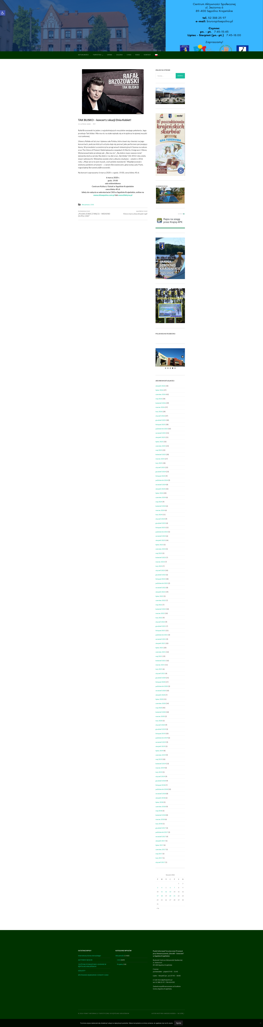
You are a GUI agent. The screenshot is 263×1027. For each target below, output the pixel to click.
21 (174, 896)
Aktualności (83, 55)
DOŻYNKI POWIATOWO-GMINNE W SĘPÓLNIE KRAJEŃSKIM (92, 965)
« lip (157, 908)
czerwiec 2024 (161, 497)
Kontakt (147, 55)
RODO (137, 55)
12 (166, 892)
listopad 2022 (160, 579)
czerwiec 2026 (161, 394)
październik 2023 (162, 532)
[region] (170, 357)
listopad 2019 (160, 733)
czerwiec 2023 (161, 549)
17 (157, 896)
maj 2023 (159, 553)
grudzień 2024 (161, 472)
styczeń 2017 (160, 862)
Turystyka (97, 55)
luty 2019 (159, 772)
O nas (129, 55)
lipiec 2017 (159, 845)
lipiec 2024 (159, 493)
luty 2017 (159, 858)
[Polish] (157, 55)
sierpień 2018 (160, 798)
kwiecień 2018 (161, 815)
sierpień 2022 (160, 592)
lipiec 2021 (159, 648)
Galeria (119, 55)
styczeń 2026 (160, 416)
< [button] (158, 356)
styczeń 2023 (160, 570)
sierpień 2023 (160, 540)
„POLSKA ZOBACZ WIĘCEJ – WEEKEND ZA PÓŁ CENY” (94, 213)
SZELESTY (81, 971)
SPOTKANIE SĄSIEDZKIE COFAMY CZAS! (93, 975)
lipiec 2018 (159, 802)
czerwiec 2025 (161, 446)
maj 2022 (159, 605)
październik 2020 (162, 686)
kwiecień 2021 (161, 660)
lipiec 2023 (159, 545)
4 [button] (172, 368)
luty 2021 (159, 669)
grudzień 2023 (161, 523)
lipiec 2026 (159, 390)
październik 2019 (162, 738)
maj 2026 (159, 399)
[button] (2, 13)
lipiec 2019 (159, 751)
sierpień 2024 (160, 489)
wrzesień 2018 (161, 793)
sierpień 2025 (160, 437)
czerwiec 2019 (161, 755)
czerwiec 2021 (161, 652)
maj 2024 (159, 502)
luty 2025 (159, 463)
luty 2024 (159, 514)
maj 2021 (159, 656)
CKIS (92, 205)
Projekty (120, 964)
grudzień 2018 (161, 781)
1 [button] (165, 368)
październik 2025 (162, 429)
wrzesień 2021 (161, 639)
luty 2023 (159, 566)
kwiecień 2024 (161, 506)
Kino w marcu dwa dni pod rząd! (135, 212)
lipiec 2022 (159, 596)
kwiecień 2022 (161, 609)
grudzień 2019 (161, 729)
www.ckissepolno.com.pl (104, 195)
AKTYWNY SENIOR (85, 960)
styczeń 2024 (160, 519)
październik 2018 (162, 789)
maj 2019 (159, 759)
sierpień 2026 (160, 386)
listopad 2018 (160, 785)
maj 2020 (159, 708)
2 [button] (167, 368)
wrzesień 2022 (161, 587)
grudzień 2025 (161, 420)
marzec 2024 (160, 510)
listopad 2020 (160, 682)
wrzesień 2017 (161, 836)
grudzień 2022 (161, 575)
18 (162, 896)
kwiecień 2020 (161, 712)
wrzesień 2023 (161, 536)
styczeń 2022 (160, 622)
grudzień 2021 (161, 626)
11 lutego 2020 (84, 124)
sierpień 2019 (160, 746)
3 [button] (170, 368)
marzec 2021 (160, 665)
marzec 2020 (160, 716)
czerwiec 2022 (161, 600)
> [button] (182, 356)
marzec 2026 (160, 407)
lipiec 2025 (159, 442)
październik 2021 (162, 635)
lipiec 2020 (159, 699)
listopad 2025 (160, 424)
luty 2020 (159, 721)
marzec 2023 (160, 562)
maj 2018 (159, 811)
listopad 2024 (160, 476)
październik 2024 (162, 480)
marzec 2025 (160, 459)
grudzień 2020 (161, 678)
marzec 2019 (160, 768)
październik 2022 (162, 583)
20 (170, 896)
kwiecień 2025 (161, 454)
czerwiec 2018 (161, 806)
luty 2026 (159, 411)
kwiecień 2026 (161, 403)
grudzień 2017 (161, 828)
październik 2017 (162, 832)
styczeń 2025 (160, 467)
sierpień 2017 (160, 841)
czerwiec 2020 (161, 703)
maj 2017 (159, 854)
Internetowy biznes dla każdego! (89, 956)
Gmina (109, 55)
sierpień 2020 (160, 695)
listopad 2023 (160, 527)
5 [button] (175, 368)
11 (162, 892)
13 (170, 892)
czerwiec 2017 (161, 849)
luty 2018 (159, 824)
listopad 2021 (160, 630)
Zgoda (178, 1023)
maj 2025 (159, 450)
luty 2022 (159, 618)
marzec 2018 (160, 819)
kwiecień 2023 (161, 557)
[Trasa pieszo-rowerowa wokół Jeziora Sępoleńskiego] (170, 322)
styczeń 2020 (160, 725)
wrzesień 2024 (161, 484)
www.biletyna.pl (125, 195)
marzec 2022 (160, 613)
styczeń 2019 (160, 776)
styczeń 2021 (160, 673)
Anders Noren (170, 1013)
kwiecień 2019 (161, 763)
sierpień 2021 (160, 643)
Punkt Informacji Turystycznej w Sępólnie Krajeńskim (106, 1013)
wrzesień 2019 (161, 742)
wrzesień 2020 (161, 690)
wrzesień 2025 (161, 433)
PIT (94, 124)
